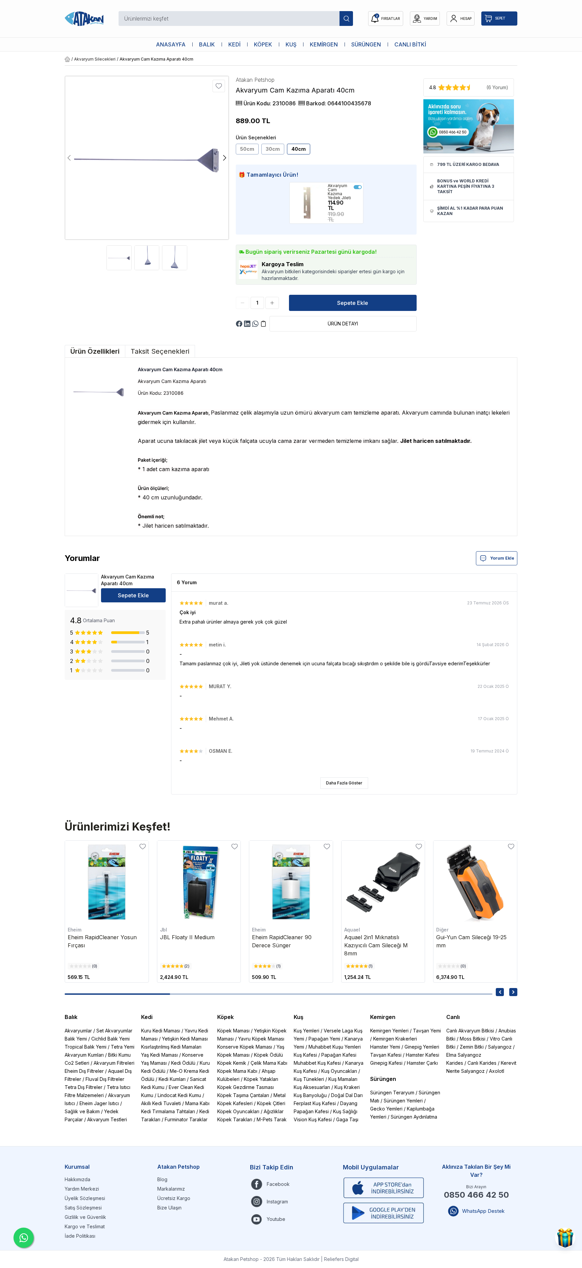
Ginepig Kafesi (386, 1063)
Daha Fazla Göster (344, 782)
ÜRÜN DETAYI (343, 323)
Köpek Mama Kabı (237, 1071)
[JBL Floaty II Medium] (199, 882)
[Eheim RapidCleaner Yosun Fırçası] (107, 882)
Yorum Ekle (502, 558)
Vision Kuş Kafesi (313, 1119)
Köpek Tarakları (234, 1119)
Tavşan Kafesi (385, 1055)
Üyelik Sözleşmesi (85, 1198)
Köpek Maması (233, 1030)
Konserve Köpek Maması (244, 1047)
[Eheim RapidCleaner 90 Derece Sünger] (291, 882)
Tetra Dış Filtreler (83, 1087)
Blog (162, 1179)
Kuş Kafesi (305, 1055)
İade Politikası (80, 1236)
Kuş (298, 1017)
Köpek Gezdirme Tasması (245, 1087)
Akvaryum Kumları (84, 1055)
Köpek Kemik (231, 1063)
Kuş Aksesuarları (312, 1087)
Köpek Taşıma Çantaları (243, 1095)
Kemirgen (382, 1017)
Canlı (453, 1017)
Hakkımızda (77, 1179)
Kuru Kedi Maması (160, 1030)
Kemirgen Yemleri (389, 1030)
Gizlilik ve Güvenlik (85, 1217)
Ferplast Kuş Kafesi (315, 1103)
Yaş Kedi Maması (159, 1055)
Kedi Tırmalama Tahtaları (168, 1111)
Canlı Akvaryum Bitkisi (470, 1030)
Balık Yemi (76, 1039)
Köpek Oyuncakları (238, 1111)
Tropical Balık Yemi (85, 1047)
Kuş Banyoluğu (310, 1095)
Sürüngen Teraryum (392, 1092)
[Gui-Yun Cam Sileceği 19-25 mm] (475, 882)
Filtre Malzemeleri (84, 1095)
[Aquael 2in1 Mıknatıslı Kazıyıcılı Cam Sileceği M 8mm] (383, 882)
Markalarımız (171, 1189)
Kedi (147, 1017)
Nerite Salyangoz (465, 1071)
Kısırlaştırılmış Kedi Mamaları (171, 1047)
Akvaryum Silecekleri (95, 59)
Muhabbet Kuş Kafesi (317, 1063)
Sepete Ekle (352, 303)
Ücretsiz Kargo (173, 1198)
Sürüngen (383, 1079)
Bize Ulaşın (169, 1207)
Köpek (225, 1017)
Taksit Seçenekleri (160, 351)
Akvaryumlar (78, 1030)
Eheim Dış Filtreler (84, 1071)
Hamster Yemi (385, 1047)
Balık (71, 1017)
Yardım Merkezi (82, 1189)
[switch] (358, 187)
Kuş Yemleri (306, 1030)
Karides (454, 1063)
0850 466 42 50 (476, 1195)
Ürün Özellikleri (95, 351)
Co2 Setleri (77, 1063)
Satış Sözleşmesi (83, 1207)
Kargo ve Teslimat (85, 1226)
